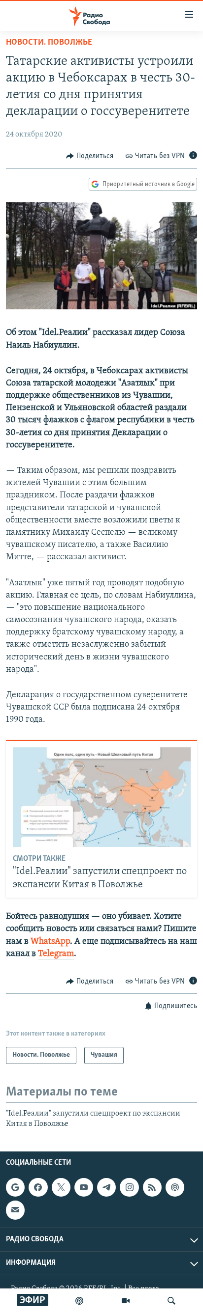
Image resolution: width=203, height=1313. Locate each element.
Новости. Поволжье (49, 42)
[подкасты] (79, 1300)
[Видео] (125, 1300)
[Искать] (171, 1300)
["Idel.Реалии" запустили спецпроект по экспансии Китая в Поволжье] (102, 797)
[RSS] (152, 1187)
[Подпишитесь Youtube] (83, 1187)
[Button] (89, 156)
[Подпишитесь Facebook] (38, 1187)
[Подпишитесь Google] (15, 1187)
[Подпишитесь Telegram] (106, 1187)
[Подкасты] (175, 1187)
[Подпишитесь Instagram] (129, 1187)
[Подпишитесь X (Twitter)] (61, 1187)
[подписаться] (15, 1210)
